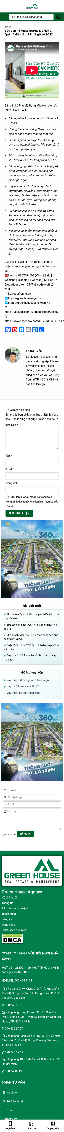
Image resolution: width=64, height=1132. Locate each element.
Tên (9, 455)
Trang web (12, 483)
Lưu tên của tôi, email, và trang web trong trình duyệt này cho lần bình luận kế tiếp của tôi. (32, 502)
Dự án (8, 27)
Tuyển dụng (9, 914)
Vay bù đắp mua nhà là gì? (23, 686)
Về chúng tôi (9, 897)
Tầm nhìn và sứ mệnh (15, 908)
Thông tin (7, 903)
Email (10, 469)
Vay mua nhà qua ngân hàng (23, 693)
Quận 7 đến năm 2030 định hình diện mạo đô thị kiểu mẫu (31, 647)
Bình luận (12, 424)
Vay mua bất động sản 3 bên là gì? (28, 680)
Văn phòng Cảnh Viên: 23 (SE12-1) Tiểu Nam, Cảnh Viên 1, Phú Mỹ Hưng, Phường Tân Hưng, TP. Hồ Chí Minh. (31, 1040)
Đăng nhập (8, 924)
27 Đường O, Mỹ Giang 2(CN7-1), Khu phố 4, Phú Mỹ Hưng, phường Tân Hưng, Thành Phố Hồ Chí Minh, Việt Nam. (31, 993)
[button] (5, 16)
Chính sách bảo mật (14, 930)
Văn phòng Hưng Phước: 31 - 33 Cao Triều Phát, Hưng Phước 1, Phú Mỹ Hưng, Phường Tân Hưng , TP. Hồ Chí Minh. (31, 1017)
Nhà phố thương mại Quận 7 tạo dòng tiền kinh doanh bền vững (31, 637)
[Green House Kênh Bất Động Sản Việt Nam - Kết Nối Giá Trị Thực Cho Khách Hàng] (32, 6)
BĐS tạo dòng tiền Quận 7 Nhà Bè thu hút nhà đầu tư (30, 626)
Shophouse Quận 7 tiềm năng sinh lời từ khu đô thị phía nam (31, 616)
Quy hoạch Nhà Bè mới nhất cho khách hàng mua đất (30, 657)
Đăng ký (7, 919)
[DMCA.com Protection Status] (12, 938)
